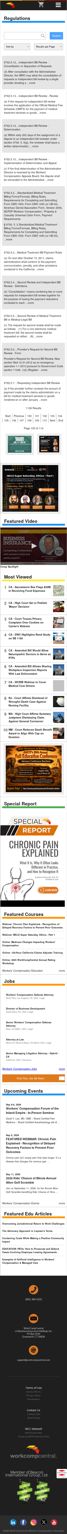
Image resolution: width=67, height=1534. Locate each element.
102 (44, 416)
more (32, 83)
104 (60, 416)
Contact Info (33, 1414)
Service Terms (33, 1391)
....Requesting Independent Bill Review (32, 383)
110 (44, 420)
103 (52, 416)
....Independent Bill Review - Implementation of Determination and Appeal (30, 161)
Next (52, 420)
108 (29, 420)
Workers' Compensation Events (20, 1203)
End (60, 420)
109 (37, 420)
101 (37, 416)
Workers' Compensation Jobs (19, 1069)
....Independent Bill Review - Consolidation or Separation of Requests (28, 64)
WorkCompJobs (33, 1432)
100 (29, 416)
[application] (33, 546)
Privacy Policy (33, 1395)
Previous (19, 416)
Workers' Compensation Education (22, 970)
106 (14, 420)
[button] (34, 546)
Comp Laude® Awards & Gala (33, 1436)
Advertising (33, 1417)
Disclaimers (33, 1399)
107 (21, 420)
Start (8, 416)
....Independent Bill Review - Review (31, 96)
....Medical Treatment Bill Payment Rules (33, 252)
